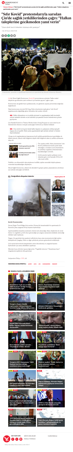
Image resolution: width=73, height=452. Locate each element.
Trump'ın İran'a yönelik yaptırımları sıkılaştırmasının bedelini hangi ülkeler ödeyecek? (22, 306)
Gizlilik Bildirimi (52, 436)
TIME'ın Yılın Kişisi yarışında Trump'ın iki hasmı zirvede (49, 404)
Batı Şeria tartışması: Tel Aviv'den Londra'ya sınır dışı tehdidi (22, 384)
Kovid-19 (31, 98)
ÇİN (39, 264)
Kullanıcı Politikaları (30, 439)
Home (5, 7)
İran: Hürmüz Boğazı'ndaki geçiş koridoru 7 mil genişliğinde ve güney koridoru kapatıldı (50, 422)
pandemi (54, 264)
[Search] (63, 3)
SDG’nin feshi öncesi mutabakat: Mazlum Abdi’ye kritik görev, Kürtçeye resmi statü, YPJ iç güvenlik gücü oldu (22, 421)
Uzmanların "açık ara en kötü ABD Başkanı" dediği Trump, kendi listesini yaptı (20, 287)
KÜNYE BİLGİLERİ (30, 436)
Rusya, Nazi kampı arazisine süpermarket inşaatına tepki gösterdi (49, 287)
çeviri (30, 264)
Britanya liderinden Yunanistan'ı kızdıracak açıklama (50, 307)
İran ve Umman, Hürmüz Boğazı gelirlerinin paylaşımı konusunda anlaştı (50, 383)
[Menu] (69, 3)
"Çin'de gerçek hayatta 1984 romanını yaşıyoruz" (26, 147)
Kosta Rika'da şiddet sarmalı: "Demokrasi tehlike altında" (20, 346)
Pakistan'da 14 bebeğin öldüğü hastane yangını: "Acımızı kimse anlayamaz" (21, 403)
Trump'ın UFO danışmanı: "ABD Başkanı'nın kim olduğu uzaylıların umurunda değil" (22, 364)
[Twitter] (16, 439)
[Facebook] (12, 439)
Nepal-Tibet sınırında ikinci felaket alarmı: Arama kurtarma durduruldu (21, 325)
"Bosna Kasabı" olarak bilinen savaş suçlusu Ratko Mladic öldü (50, 326)
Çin (9, 98)
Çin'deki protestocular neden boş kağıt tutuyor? (27, 154)
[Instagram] (20, 439)
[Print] (14, 35)
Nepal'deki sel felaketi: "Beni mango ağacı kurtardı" (49, 346)
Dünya (10, 7)
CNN (22, 258)
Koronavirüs (46, 264)
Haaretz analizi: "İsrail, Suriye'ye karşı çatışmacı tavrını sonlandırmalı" (50, 364)
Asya (35, 264)
